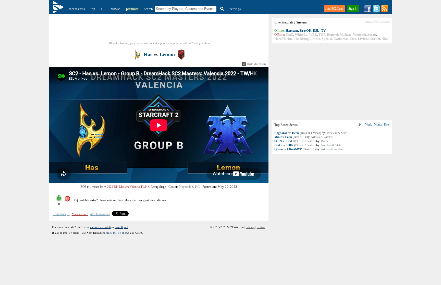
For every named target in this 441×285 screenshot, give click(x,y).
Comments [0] (61, 214)
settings (235, 9)
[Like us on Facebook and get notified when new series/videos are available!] (368, 12)
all (103, 9)
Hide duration (256, 64)
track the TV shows (117, 232)
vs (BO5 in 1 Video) (294, 141)
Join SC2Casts (334, 8)
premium (132, 9)
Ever (387, 124)
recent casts (77, 9)
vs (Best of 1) (290, 137)
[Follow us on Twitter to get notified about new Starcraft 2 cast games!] (376, 12)
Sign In (352, 8)
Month (378, 124)
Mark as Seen (80, 214)
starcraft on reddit (100, 227)
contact (261, 227)
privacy (250, 227)
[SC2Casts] (59, 9)
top (93, 9)
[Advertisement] (332, 81)
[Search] (221, 9)
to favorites (100, 214)
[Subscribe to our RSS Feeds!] (384, 12)
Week (368, 124)
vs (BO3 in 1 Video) (297, 133)
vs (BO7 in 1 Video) (294, 145)
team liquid (121, 227)
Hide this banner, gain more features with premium (159, 43)
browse (115, 9)
